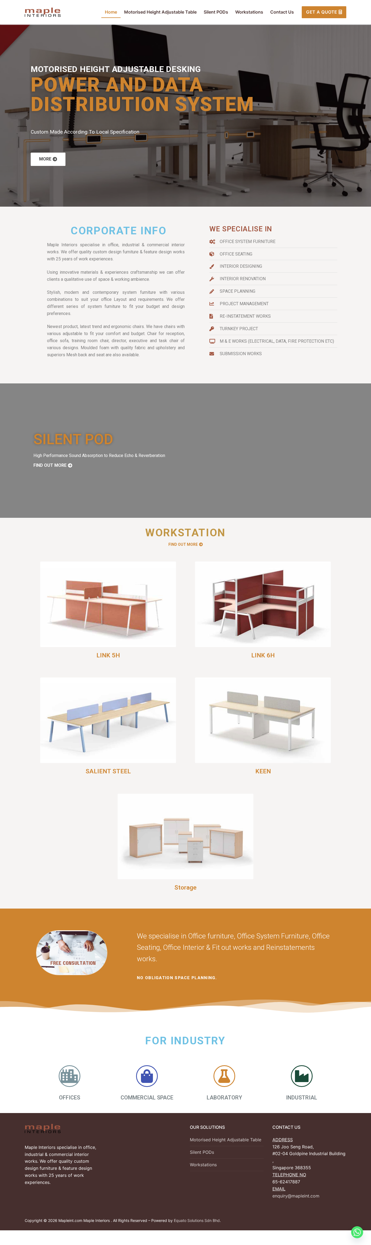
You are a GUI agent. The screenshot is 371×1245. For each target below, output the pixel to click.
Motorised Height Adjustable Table (225, 1139)
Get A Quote (321, 12)
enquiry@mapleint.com (295, 1196)
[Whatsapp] (357, 1232)
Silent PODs (202, 1152)
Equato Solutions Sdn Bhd (197, 1220)
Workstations (203, 1164)
